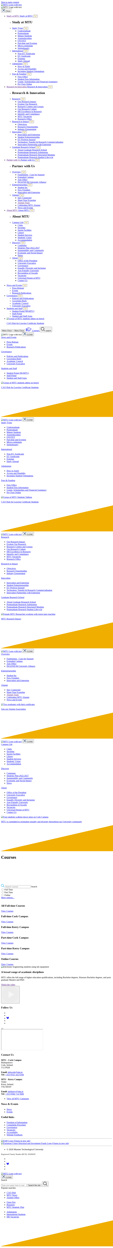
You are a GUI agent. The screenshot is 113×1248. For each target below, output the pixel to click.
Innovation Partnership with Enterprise (34, 144)
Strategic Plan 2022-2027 (29, 248)
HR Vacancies (13, 1217)
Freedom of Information (17, 1122)
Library (21, 232)
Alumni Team (24, 203)
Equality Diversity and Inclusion (32, 268)
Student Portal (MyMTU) (23, 311)
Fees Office (23, 77)
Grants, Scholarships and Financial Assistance (37, 81)
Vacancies (22, 275)
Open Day (11, 1202)
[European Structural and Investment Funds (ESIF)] (15, 1141)
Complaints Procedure (16, 1125)
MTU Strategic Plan (15, 1207)
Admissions (17, 63)
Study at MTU (13, 16)
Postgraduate (23, 33)
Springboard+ (24, 48)
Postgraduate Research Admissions (33, 152)
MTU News (12, 1195)
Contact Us (22, 280)
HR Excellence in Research (30, 111)
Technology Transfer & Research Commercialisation (40, 142)
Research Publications (21, 293)
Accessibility (12, 1132)
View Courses (7, 911)
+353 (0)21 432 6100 (14, 1075)
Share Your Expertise (27, 200)
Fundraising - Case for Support (31, 175)
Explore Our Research (27, 104)
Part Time (8, 892)
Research (16, 99)
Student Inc (23, 187)
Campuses (22, 245)
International (17, 51)
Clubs (20, 225)
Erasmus (21, 58)
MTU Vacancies (25, 116)
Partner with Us (14, 160)
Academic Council (20, 303)
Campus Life (17, 222)
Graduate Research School (23, 147)
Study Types (17, 28)
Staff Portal (17, 313)
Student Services (25, 235)
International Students (16, 1214)
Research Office (25, 119)
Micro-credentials (25, 46)
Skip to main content (10, 2)
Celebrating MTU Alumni (29, 205)
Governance (23, 265)
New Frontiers (24, 190)
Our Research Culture (27, 109)
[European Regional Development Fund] (35, 1143)
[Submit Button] (45, 1184)
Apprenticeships (25, 38)
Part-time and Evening (27, 43)
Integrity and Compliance (29, 114)
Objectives (22, 124)
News (20, 255)
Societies (21, 227)
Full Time (8, 889)
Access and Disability (27, 69)
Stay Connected (24, 198)
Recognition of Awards (28, 273)
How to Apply (24, 66)
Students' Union (25, 237)
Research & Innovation (17, 87)
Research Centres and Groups (31, 106)
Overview (16, 172)
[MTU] (56, 5)
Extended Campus (26, 177)
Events (15, 290)
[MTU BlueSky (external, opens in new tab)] (8, 1018)
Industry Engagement (27, 129)
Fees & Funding (19, 74)
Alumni (15, 195)
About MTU (12, 210)
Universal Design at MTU (29, 278)
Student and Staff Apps (22, 316)
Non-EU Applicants (26, 53)
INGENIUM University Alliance (32, 182)
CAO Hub (11, 1192)
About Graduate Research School (32, 150)
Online (7, 895)
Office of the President (27, 261)
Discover (16, 242)
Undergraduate (24, 31)
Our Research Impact (27, 101)
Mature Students (25, 36)
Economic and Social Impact (30, 253)
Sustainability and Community (31, 250)
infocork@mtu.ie (15, 1072)
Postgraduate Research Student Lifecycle (35, 157)
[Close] (2, 1028)
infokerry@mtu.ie (15, 1091)
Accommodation (25, 240)
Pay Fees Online (25, 84)
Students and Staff (14, 308)
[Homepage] (11, 420)
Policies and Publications (23, 298)
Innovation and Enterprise (29, 134)
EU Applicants (24, 56)
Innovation (16, 132)
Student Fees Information (29, 79)
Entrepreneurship (20, 185)
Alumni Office (13, 1197)
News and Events (25, 208)
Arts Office (22, 179)
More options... (7, 897)
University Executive (27, 263)
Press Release (18, 288)
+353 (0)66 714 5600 (14, 1094)
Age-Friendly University (28, 270)
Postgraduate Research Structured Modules (36, 155)
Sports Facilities (24, 230)
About (15, 258)
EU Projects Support (27, 139)
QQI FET (22, 41)
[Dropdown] (35, 16)
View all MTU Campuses (18, 1098)
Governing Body (19, 301)
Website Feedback (14, 1135)
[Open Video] (10, 994)
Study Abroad (24, 61)
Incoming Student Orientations (31, 71)
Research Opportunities (28, 127)
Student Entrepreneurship (29, 137)
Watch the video (8, 984)
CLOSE (30, 335)
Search (34, 886)
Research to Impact (20, 121)
